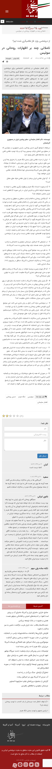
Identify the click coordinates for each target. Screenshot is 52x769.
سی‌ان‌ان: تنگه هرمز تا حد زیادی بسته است (32, 646)
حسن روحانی (11, 396)
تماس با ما (29, 28)
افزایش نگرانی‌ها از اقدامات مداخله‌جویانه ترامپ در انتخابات (26, 633)
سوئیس (30, 396)
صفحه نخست (41, 21)
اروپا (23, 724)
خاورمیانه (8, 58)
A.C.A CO (20, 760)
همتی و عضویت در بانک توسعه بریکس (34, 620)
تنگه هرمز (21, 396)
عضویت (23, 21)
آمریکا (17, 724)
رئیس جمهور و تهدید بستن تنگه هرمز (33, 710)
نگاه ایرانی (16, 58)
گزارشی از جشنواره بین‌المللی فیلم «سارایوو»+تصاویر (29, 681)
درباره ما (31, 21)
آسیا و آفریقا (8, 724)
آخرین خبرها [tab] (38, 606)
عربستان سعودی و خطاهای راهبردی (35, 685)
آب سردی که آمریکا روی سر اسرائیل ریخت (33, 676)
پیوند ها (38, 28)
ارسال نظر (42, 455)
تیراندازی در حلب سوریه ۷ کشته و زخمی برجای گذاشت (27, 637)
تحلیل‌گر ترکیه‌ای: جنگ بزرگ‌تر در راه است (33, 672)
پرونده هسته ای (34, 724)
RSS (22, 28)
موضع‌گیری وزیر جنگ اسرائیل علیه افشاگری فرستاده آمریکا (27, 642)
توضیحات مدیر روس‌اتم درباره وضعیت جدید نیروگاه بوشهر (26, 650)
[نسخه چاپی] (7, 61)
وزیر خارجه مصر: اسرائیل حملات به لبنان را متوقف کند (28, 659)
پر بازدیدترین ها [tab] (14, 606)
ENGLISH (9, 21)
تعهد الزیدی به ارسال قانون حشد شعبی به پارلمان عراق (28, 655)
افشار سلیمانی (42, 402)
